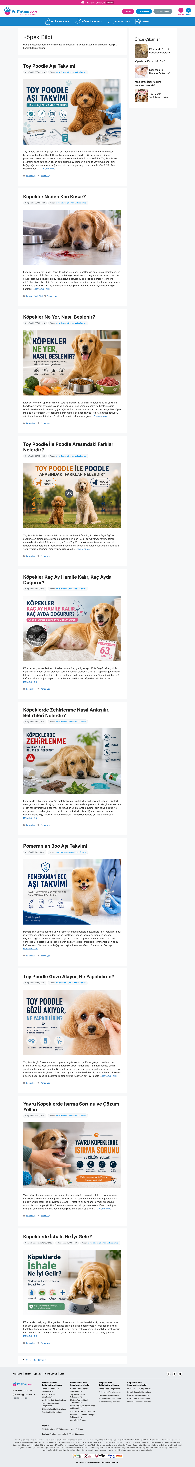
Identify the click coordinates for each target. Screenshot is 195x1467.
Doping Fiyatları (163, 11)
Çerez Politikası (76, 1429)
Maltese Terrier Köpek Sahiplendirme (79, 1401)
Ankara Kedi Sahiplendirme (110, 1392)
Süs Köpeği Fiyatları (78, 1420)
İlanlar (28, 1374)
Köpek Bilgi (31, 175)
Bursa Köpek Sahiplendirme (138, 1398)
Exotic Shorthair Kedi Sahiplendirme (50, 1404)
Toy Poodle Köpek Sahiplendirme (77, 1395)
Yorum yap (45, 175)
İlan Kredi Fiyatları (49, 1434)
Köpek (29, 296)
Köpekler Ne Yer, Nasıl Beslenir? (59, 317)
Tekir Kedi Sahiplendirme (52, 1412)
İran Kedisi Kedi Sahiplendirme (54, 1400)
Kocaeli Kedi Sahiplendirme (110, 1398)
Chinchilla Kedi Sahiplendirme (54, 1409)
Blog (62, 1374)
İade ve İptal (63, 1434)
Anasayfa (17, 1374)
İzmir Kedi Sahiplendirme (109, 1395)
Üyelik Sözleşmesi (76, 1434)
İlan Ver (109, 3)
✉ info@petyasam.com (22, 1390)
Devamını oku (48, 168)
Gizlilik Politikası (48, 1429)
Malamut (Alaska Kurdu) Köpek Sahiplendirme (82, 1415)
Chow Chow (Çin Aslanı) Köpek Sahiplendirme (83, 1407)
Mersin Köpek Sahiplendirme (139, 1402)
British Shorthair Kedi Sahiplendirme (50, 1390)
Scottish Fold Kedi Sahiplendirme (49, 1395)
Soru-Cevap (51, 1374)
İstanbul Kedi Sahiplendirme (110, 1389)
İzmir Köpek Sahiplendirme (138, 1395)
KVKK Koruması (62, 1429)
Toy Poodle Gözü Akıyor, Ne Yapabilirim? (68, 976)
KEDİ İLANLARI (60, 21)
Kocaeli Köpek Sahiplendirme (139, 1392)
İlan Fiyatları (144, 11)
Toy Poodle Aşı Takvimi (49, 66)
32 (35, 1360)
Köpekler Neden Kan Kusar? (54, 196)
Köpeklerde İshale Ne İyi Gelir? (57, 1236)
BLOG (146, 21)
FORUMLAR (122, 21)
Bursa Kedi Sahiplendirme (109, 1402)
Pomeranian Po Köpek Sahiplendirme (79, 1390)
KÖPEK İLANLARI (92, 21)
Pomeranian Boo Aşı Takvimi (55, 846)
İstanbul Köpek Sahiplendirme (139, 1389)
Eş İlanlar (38, 1374)
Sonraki (43, 1360)
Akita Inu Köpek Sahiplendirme (82, 1411)
